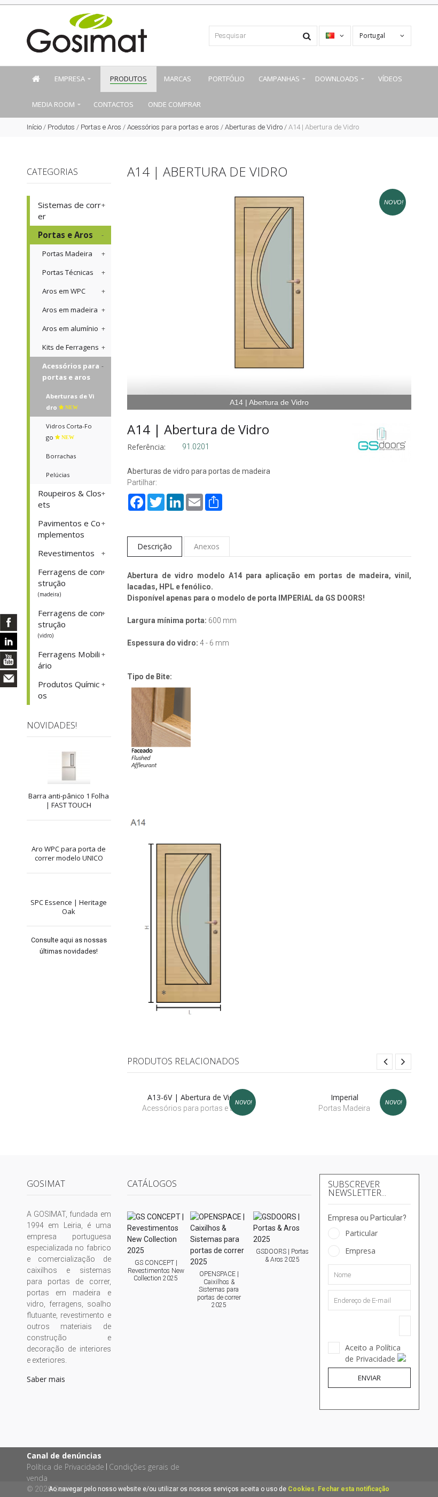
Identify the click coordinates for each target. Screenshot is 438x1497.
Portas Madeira (67, 253)
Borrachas (61, 456)
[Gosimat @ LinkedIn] (8, 641)
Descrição (154, 546)
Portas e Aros (101, 127)
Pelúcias (57, 475)
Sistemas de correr (69, 210)
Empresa (360, 1251)
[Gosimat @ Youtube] (8, 660)
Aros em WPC (63, 291)
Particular (361, 1233)
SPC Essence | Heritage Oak (68, 906)
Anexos (207, 546)
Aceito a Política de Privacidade (373, 1353)
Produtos (61, 127)
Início (34, 127)
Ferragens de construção (70, 582)
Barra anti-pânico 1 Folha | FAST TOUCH (68, 800)
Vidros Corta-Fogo (69, 431)
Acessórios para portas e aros (173, 127)
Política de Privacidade (65, 1467)
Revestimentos (66, 553)
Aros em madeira (70, 309)
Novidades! (52, 725)
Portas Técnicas (67, 272)
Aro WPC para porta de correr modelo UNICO (69, 853)
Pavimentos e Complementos (69, 529)
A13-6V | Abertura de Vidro (194, 1097)
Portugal (373, 35)
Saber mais (46, 1379)
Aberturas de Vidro (254, 127)
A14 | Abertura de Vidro (198, 429)
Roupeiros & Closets (69, 499)
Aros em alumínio (70, 328)
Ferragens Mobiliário (69, 660)
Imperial (344, 1097)
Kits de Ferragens (70, 347)
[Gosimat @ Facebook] (8, 622)
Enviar (369, 1378)
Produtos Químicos (68, 690)
